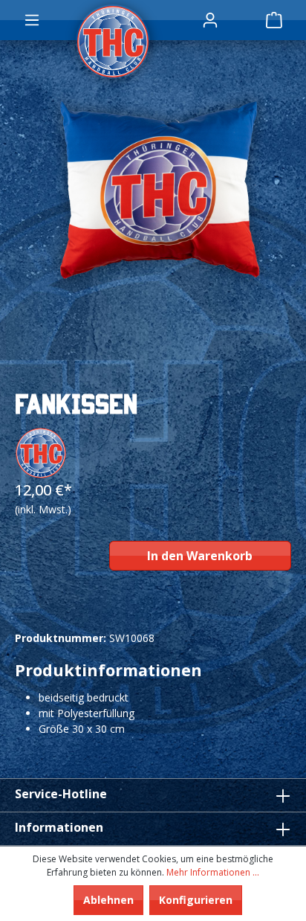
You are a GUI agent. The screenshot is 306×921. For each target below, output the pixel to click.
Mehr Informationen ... (212, 872)
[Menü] (32, 20)
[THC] (41, 452)
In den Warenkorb (200, 556)
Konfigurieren (195, 900)
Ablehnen (108, 900)
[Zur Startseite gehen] (110, 41)
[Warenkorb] (274, 20)
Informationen (59, 827)
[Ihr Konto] (210, 20)
